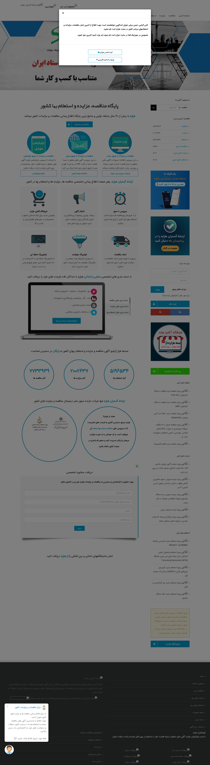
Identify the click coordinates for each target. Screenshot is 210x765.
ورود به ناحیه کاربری (106, 60)
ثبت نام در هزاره (105, 52)
